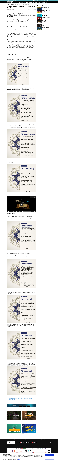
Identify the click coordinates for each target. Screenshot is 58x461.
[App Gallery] (28, 406)
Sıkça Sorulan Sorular (9, 0)
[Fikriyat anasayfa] (15, 405)
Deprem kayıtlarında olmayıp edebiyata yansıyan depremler (46, 7)
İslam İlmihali (12, 4)
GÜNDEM (15, 439)
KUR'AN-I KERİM (21, 2)
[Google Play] (24, 406)
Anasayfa (8, 4)
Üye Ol (15, 0)
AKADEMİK (30, 2)
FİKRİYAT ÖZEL (43, 2)
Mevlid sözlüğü (24, 433)
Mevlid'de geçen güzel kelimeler (27, 420)
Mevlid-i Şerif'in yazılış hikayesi (12, 433)
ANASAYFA (12, 439)
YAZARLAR (27, 2)
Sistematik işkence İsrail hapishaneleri (45, 21)
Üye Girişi (13, 0)
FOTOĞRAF (31, 439)
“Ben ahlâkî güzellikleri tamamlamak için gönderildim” (13, 421)
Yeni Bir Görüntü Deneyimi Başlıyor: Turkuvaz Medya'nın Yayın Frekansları (46, 15)
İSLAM (24, 2)
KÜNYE (46, 439)
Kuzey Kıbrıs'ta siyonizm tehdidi (46, 17)
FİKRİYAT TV (39, 2)
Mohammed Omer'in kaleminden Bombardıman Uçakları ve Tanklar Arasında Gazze (46, 25)
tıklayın (14, 399)
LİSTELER (36, 2)
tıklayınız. (19, 459)
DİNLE (46, 2)
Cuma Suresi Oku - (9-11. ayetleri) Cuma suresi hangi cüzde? (22, 4)
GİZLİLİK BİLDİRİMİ (43, 439)
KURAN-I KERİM (24, 439)
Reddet (49, 458)
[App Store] (20, 406)
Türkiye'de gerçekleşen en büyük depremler (46, 11)
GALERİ (33, 2)
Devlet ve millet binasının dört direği (46, 27)
